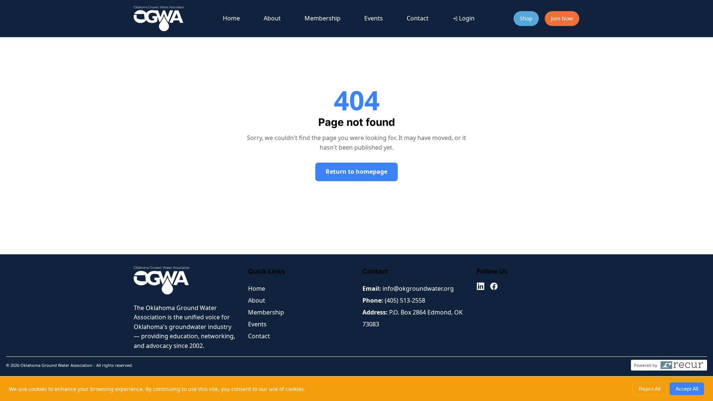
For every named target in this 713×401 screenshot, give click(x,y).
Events (373, 18)
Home (231, 18)
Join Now (562, 18)
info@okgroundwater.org (418, 288)
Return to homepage (356, 171)
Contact (418, 18)
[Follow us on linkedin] (480, 288)
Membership (323, 18)
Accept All (686, 389)
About (272, 18)
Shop (526, 18)
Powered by (645, 365)
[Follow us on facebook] (494, 288)
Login (467, 18)
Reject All (649, 389)
